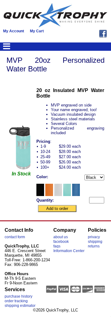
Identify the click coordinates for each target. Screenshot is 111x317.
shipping (95, 241)
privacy (94, 237)
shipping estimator (20, 305)
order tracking (16, 301)
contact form (15, 237)
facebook (61, 241)
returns (94, 246)
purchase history (18, 296)
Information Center (68, 251)
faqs (56, 246)
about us (60, 237)
